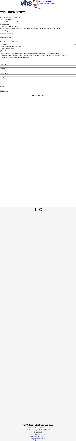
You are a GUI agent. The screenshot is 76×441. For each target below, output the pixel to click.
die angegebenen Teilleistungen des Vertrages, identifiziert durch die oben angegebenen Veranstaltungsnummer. (33, 55)
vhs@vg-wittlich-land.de (38, 439)
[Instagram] (40, 209)
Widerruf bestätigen (38, 95)
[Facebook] (35, 209)
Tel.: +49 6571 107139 (38, 434)
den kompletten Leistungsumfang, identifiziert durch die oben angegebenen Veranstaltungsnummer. (30, 53)
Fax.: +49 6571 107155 (38, 436)
